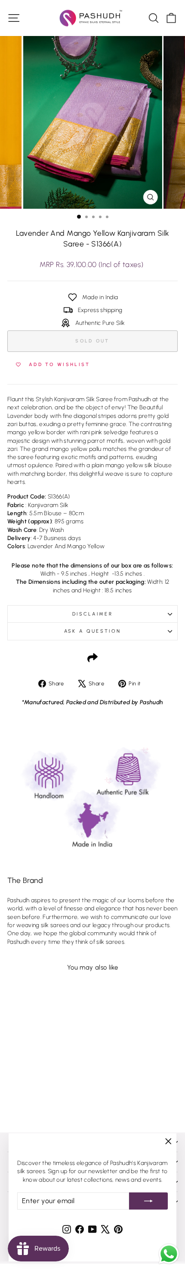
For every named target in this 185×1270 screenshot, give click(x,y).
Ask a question (92, 631)
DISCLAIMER (92, 614)
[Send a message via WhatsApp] (169, 1254)
